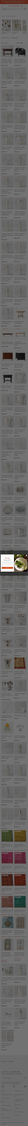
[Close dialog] (26, 555)
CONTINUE (7, 567)
